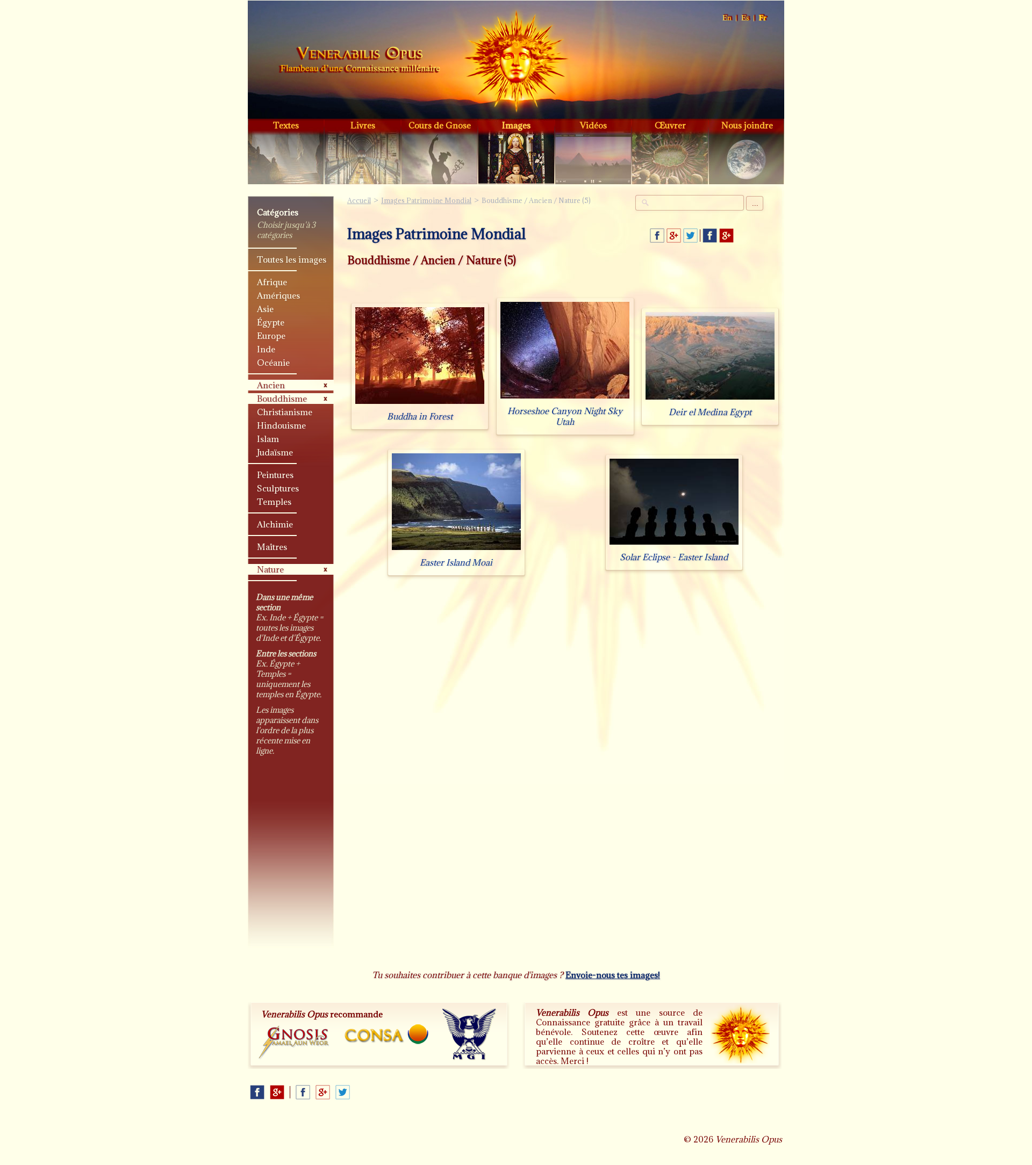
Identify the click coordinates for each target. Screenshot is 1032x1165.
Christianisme (284, 412)
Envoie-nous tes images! (612, 974)
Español (746, 18)
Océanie (273, 362)
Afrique (272, 282)
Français (763, 18)
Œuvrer (670, 125)
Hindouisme (281, 425)
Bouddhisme (282, 398)
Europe (271, 335)
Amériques (278, 295)
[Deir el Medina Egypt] (710, 399)
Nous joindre (747, 125)
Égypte (270, 322)
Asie (265, 308)
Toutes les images (291, 259)
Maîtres (272, 546)
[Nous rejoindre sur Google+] (726, 235)
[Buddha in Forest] (419, 403)
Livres (362, 125)
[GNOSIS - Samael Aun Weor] (294, 1042)
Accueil (359, 61)
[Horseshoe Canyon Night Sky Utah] (564, 398)
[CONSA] (386, 1034)
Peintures (275, 474)
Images (516, 125)
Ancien (271, 385)
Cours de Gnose (439, 125)
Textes (286, 125)
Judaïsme (275, 452)
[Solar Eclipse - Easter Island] (674, 544)
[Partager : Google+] (673, 235)
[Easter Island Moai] (456, 550)
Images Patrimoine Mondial (426, 200)
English (727, 18)
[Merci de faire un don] (740, 1033)
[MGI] (469, 1034)
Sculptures (278, 488)
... (755, 203)
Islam (268, 438)
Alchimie (275, 524)
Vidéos (593, 125)
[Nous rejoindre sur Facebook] (710, 235)
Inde (266, 349)
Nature (270, 569)
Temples (274, 501)
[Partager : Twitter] (690, 235)
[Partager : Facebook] (657, 235)
